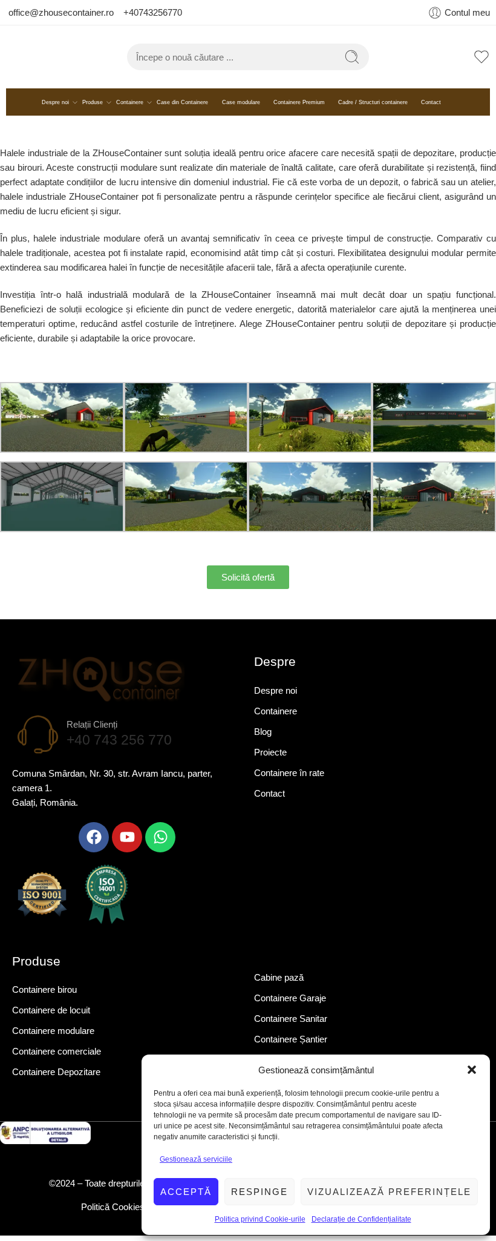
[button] (472, 1070)
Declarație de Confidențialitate (361, 1219)
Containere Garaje (290, 1004)
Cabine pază (279, 983)
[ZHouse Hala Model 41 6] (186, 502)
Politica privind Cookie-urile (260, 1219)
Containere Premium (299, 108)
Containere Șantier (290, 1045)
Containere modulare (53, 1037)
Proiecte (270, 758)
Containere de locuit (51, 1017)
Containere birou (44, 996)
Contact (431, 108)
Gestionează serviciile (196, 1159)
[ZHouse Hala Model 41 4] (434, 423)
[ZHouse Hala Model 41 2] (186, 423)
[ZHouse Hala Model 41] (62, 423)
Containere (129, 108)
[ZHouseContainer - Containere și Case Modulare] (66, 60)
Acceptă (186, 1192)
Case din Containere (182, 108)
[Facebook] (94, 843)
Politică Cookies (114, 1213)
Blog (263, 737)
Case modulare (241, 108)
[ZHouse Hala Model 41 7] (310, 502)
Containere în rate (289, 779)
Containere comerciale (56, 1058)
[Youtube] (127, 843)
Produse (92, 108)
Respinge (259, 1192)
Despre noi (55, 108)
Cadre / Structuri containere (373, 108)
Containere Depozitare (56, 1078)
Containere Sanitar (290, 1024)
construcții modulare (117, 174)
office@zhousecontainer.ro (62, 12)
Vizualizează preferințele (389, 1192)
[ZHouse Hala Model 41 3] (310, 423)
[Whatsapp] (160, 843)
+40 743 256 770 (119, 746)
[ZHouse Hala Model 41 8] (434, 502)
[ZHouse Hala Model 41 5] (62, 502)
